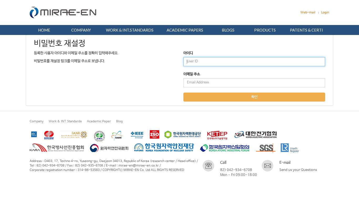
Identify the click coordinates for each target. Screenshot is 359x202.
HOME (44, 30)
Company (36, 121)
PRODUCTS (265, 30)
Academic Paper (99, 121)
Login (325, 12)
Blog (119, 121)
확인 (254, 97)
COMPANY (81, 30)
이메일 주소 (191, 74)
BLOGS (228, 30)
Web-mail (307, 12)
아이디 (188, 53)
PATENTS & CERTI (306, 30)
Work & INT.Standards (65, 121)
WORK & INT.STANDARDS (129, 30)
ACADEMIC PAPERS (185, 30)
